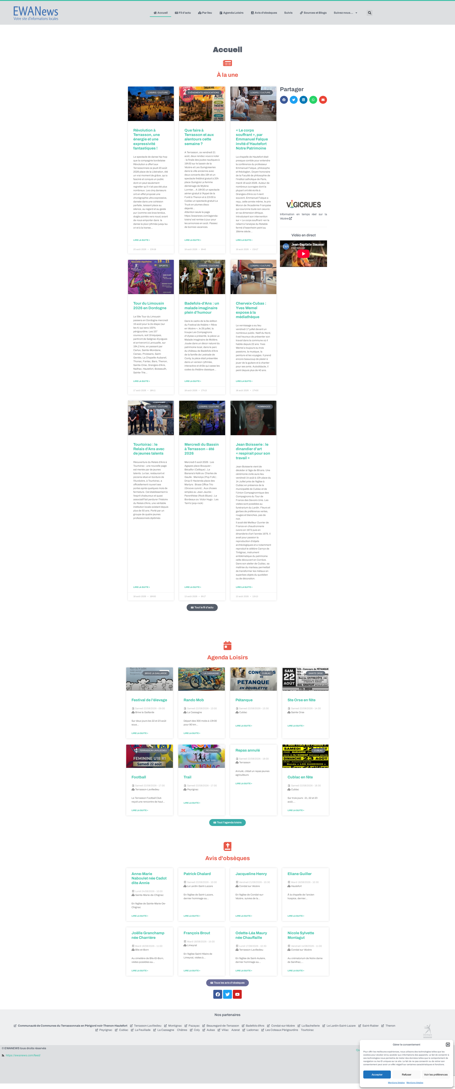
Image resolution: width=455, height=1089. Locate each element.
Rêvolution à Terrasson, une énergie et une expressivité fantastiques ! (146, 139)
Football (139, 777)
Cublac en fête (300, 777)
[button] (448, 1044)
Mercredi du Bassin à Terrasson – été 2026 (201, 448)
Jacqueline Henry (251, 874)
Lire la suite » (141, 240)
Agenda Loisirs (233, 12)
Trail (187, 777)
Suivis (288, 12)
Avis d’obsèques (265, 12)
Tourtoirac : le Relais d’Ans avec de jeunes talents (148, 448)
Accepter (377, 1074)
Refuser (406, 1074)
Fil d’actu (184, 12)
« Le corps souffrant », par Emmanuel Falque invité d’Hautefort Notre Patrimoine (252, 139)
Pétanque (244, 700)
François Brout (197, 933)
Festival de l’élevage (149, 700)
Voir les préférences (436, 1074)
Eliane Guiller (300, 874)
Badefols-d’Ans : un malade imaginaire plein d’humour (201, 307)
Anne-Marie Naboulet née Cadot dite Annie (149, 878)
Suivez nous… (343, 12)
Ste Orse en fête (301, 700)
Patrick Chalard (197, 874)
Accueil (162, 12)
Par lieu (207, 12)
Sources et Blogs (315, 12)
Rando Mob (194, 700)
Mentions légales (396, 1082)
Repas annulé (247, 750)
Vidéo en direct (303, 235)
